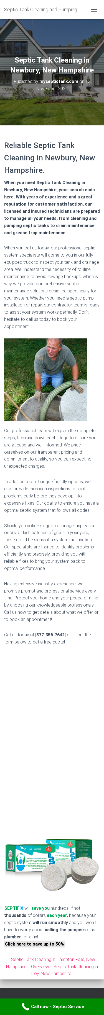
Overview (40, 966)
